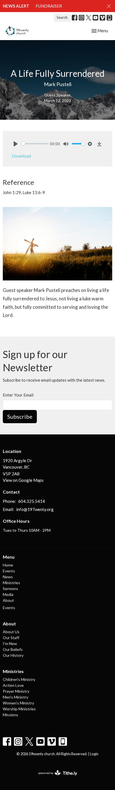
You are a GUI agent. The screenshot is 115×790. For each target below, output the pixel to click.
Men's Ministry (15, 697)
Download (21, 155)
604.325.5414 (31, 501)
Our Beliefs (13, 649)
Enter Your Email (18, 394)
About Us (11, 631)
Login (94, 754)
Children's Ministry (19, 679)
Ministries (11, 582)
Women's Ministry (18, 703)
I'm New (10, 643)
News (8, 576)
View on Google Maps (23, 480)
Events (9, 570)
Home (8, 565)
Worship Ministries (19, 708)
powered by (54, 777)
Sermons (10, 588)
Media (8, 594)
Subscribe (19, 416)
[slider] (35, 143)
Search (62, 17)
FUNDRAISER (49, 5)
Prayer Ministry (16, 691)
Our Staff (11, 637)
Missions (10, 714)
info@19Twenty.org (35, 509)
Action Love (13, 685)
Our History (13, 655)
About (8, 600)
